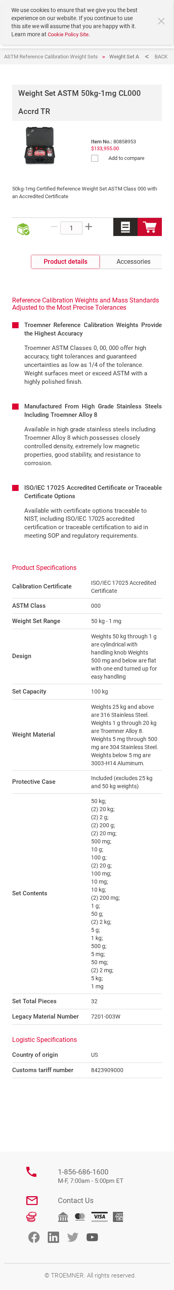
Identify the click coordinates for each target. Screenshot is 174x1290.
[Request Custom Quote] (125, 227)
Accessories (134, 261)
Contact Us (75, 1200)
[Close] (162, 22)
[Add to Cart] (150, 227)
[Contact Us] (32, 1200)
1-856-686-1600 (90, 1176)
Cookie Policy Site (68, 34)
